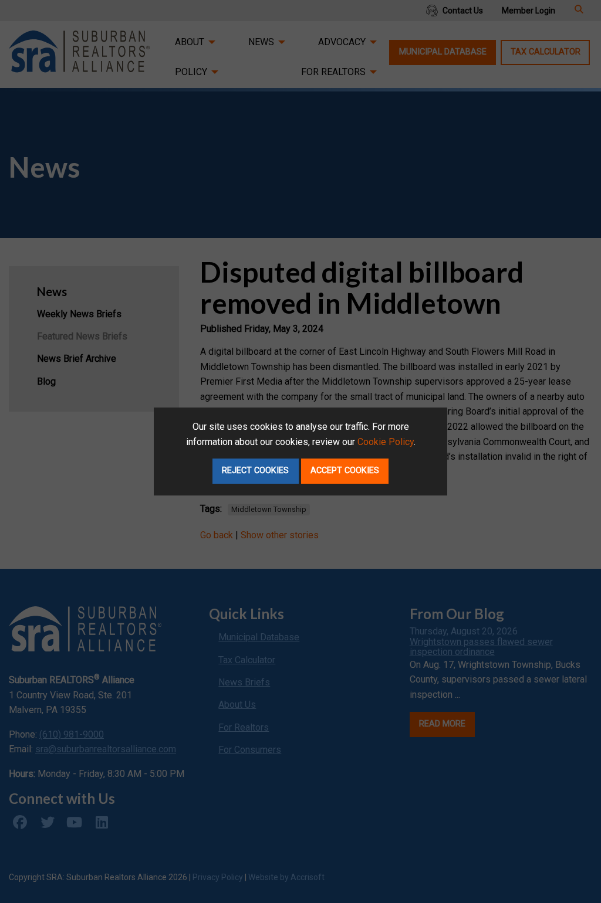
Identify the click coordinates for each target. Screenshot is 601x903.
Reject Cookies (255, 471)
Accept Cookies (344, 471)
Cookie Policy (385, 441)
